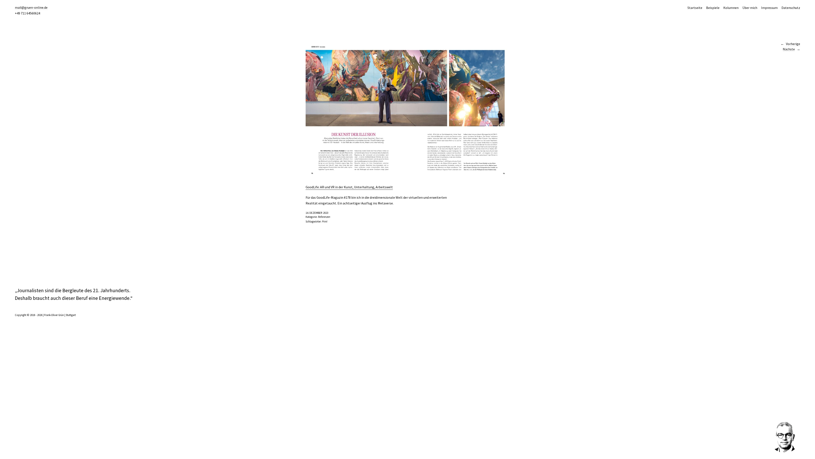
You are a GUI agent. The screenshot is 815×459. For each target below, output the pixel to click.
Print (324, 221)
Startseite (694, 8)
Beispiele (712, 8)
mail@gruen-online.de (31, 7)
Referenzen (324, 217)
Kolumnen (731, 8)
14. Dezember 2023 (317, 213)
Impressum (769, 8)
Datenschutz (790, 8)
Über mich (749, 8)
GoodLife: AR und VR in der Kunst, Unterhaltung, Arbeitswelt (349, 187)
